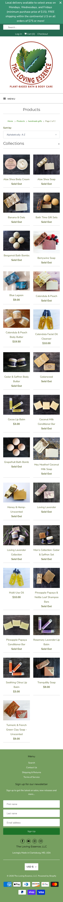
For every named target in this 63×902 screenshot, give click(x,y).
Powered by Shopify (47, 876)
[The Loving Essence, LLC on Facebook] (22, 841)
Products (31, 109)
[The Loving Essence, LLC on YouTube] (28, 841)
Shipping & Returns (31, 772)
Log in (18, 34)
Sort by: (7, 127)
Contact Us (31, 767)
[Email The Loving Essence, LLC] (40, 841)
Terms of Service (32, 777)
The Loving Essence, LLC (25, 876)
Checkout (42, 34)
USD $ (30, 866)
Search (31, 762)
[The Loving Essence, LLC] (31, 66)
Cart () (31, 34)
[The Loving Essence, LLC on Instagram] (34, 841)
